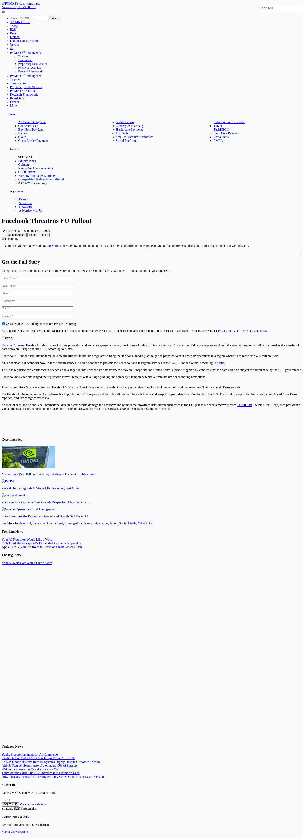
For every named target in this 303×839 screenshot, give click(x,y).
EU (28, 523)
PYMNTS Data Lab (29, 67)
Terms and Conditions (254, 330)
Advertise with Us (31, 210)
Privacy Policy (226, 330)
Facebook (53, 245)
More (14, 105)
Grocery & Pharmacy (130, 126)
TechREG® (221, 129)
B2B (13, 29)
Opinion (23, 164)
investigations (73, 523)
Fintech (15, 37)
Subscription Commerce (229, 122)
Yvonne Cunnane (13, 345)
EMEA (218, 140)
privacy (98, 523)
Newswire (8, 7)
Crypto (14, 44)
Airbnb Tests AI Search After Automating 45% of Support (39, 765)
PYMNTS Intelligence (25, 52)
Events (14, 102)
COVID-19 (244, 405)
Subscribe (25, 203)
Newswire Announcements (35, 168)
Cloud (22, 137)
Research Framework (30, 71)
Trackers (23, 56)
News (88, 523)
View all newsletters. (33, 804)
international (55, 523)
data (22, 523)
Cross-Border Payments (33, 140)
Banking (23, 133)
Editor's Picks (27, 161)
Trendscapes (25, 60)
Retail (14, 33)
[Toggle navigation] (3, 12)
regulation (111, 523)
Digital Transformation (24, 40)
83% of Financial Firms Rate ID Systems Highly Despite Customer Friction (51, 762)
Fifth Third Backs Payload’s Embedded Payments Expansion (41, 543)
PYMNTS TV (20, 22)
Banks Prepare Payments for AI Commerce (30, 754)
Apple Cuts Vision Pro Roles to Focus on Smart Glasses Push (42, 547)
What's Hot (145, 523)
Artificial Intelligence (32, 122)
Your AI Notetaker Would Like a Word (27, 539)
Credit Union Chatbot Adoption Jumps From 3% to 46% (38, 758)
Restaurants (221, 137)
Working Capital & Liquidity (37, 175)
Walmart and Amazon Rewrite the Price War (30, 769)
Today (14, 26)
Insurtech (122, 133)
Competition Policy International (41, 179)
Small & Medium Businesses (134, 137)
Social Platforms (126, 140)
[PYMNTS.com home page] (21, 3)
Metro (221, 363)
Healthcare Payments (129, 129)
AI (11, 48)
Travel (218, 126)
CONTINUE (10, 804)
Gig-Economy (125, 122)
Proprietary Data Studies (32, 64)
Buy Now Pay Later (31, 129)
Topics (13, 114)
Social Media (127, 523)
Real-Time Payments (227, 133)
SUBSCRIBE (26, 7)
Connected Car (28, 126)
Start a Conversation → (17, 831)
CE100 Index (27, 172)
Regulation (17, 98)
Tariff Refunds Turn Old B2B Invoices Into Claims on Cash (41, 773)
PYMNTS (13, 230)
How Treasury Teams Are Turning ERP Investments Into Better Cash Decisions (53, 776)
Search (54, 18)
